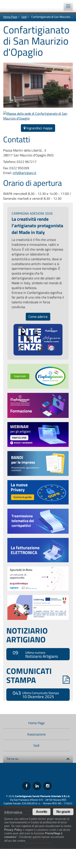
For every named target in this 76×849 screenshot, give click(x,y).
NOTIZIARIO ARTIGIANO (27, 635)
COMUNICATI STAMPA (29, 675)
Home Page (10, 17)
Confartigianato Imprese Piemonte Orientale (14, 6)
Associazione (36, 734)
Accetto (41, 811)
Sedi (24, 17)
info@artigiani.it (24, 172)
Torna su (12, 758)
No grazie (63, 811)
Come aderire (38, 316)
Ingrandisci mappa (39, 128)
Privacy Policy (13, 829)
